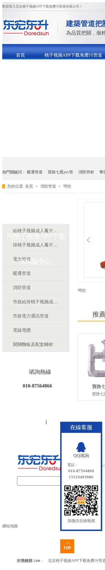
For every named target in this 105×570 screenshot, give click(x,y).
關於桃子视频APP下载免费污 (45, 69)
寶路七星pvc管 (60, 172)
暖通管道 (35, 172)
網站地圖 (10, 526)
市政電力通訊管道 (31, 316)
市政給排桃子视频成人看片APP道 (35, 301)
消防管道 (48, 186)
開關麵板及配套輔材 (33, 344)
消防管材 (86, 172)
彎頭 (67, 186)
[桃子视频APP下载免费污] (26, 34)
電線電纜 (22, 330)
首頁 (20, 55)
